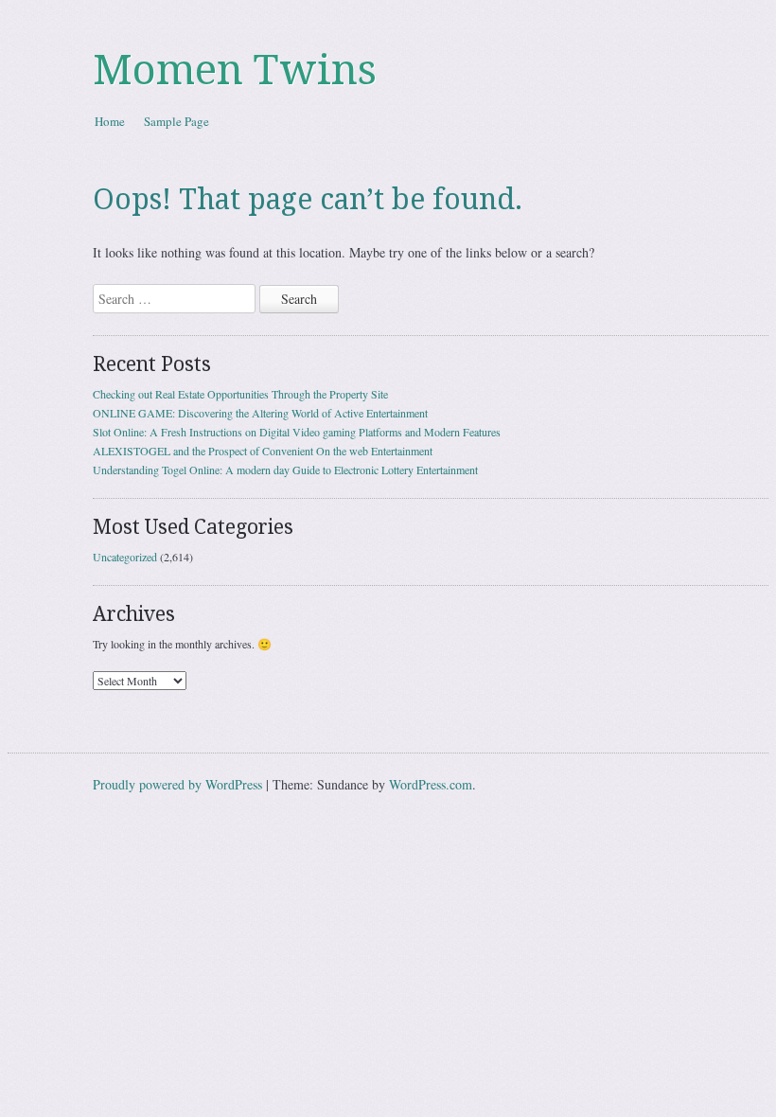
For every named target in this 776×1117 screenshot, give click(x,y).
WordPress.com (430, 784)
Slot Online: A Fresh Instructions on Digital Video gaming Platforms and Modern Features (297, 431)
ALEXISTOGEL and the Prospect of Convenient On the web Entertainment (262, 450)
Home (110, 121)
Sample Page (176, 121)
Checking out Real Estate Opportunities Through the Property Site (240, 393)
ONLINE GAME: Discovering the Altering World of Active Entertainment (260, 412)
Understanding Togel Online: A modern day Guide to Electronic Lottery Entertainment (285, 469)
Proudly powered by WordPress (177, 784)
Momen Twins (235, 70)
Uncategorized (125, 556)
